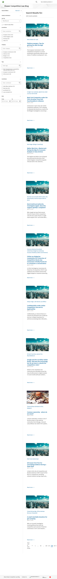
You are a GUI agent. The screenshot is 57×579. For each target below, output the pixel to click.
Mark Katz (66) (6, 88)
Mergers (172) (6, 55)
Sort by (3, 18)
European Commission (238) (9, 52)
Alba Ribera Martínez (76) (9, 86)
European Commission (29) (9, 72)
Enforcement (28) (7, 74)
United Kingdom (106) (8, 36)
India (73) (5, 40)
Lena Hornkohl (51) (7, 92)
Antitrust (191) (6, 54)
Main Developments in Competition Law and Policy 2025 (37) (11, 70)
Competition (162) (7, 57)
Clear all (17, 10)
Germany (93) (6, 38)
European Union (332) (8, 34)
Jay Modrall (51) (6, 90)
